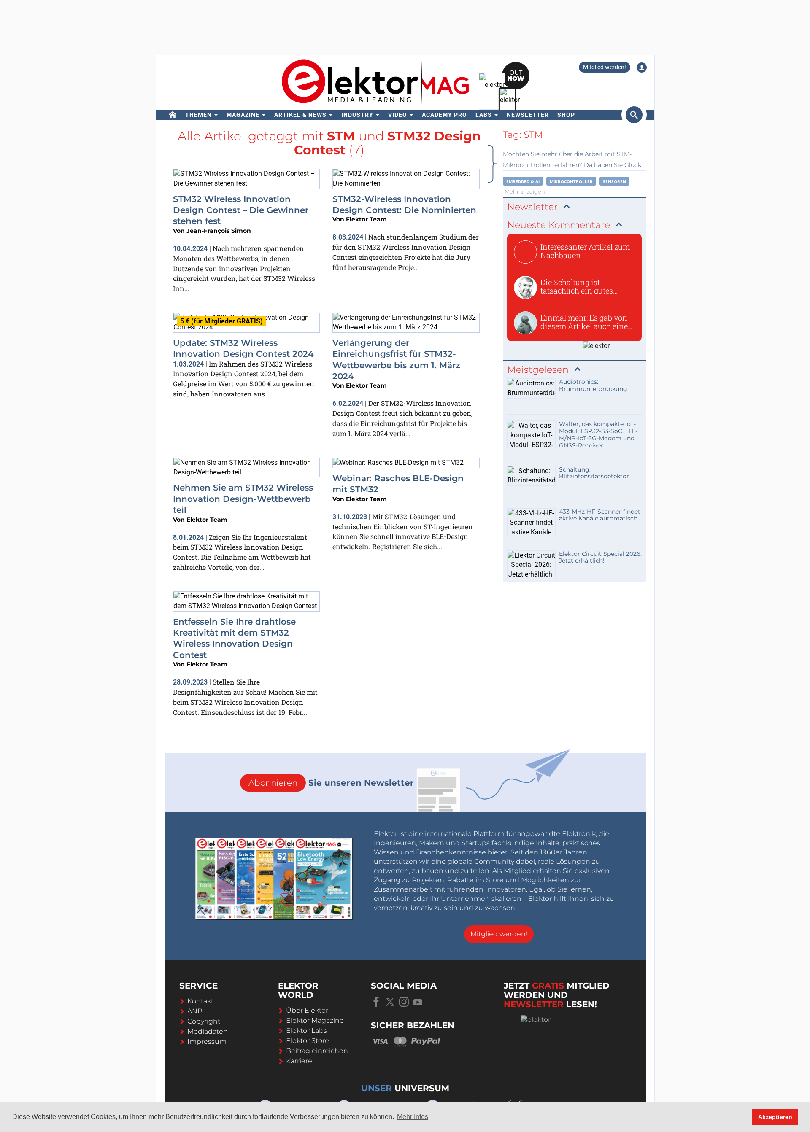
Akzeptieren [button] (775, 1116)
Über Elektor (307, 1010)
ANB (194, 1011)
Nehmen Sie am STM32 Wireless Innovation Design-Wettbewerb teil (243, 498)
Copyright (203, 1021)
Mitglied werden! (604, 67)
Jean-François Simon (218, 230)
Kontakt (200, 1001)
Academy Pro (444, 114)
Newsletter (528, 114)
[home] (172, 114)
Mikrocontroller (571, 181)
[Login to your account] (642, 67)
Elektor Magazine (315, 1020)
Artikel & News (300, 114)
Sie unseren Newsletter (331, 783)
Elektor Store (307, 1041)
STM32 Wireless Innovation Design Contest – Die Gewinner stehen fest (240, 210)
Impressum (207, 1042)
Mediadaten (207, 1031)
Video (397, 114)
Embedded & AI (523, 181)
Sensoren (614, 181)
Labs (483, 114)
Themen (198, 114)
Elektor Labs (306, 1031)
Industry (357, 114)
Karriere (299, 1061)
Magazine (243, 114)
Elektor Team (366, 219)
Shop (566, 114)
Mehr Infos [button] (412, 1116)
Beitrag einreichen (317, 1051)
